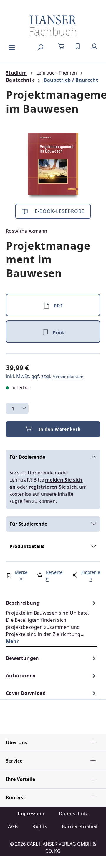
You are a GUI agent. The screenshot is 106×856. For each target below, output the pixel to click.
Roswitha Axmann (26, 231)
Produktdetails (26, 546)
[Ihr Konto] (94, 46)
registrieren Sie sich (53, 487)
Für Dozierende (27, 457)
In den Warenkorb (60, 429)
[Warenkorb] (61, 46)
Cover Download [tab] (26, 693)
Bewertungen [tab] (22, 658)
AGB (13, 826)
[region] (53, 166)
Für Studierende (28, 524)
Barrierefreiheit (80, 826)
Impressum (31, 813)
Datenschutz (73, 813)
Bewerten (54, 575)
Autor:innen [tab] (21, 675)
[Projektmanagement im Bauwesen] (53, 166)
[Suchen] (40, 46)
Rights (39, 826)
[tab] (51, 622)
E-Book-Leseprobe (59, 211)
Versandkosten (68, 376)
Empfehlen (90, 575)
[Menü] (12, 46)
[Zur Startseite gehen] (53, 25)
